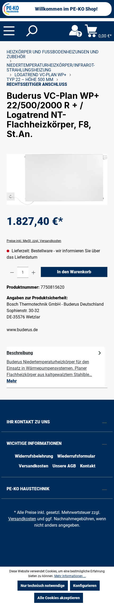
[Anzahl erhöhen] (33, 272)
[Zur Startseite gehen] (11, 9)
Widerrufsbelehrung (34, 456)
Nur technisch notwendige (43, 585)
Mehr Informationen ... (70, 576)
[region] (57, 179)
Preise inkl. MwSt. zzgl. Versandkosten (34, 241)
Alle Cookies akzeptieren (58, 598)
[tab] (56, 366)
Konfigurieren (85, 585)
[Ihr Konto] (75, 31)
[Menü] (9, 30)
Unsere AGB (64, 465)
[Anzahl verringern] (12, 272)
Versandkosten (33, 465)
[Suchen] (31, 31)
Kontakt (87, 465)
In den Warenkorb (74, 271)
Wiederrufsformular (76, 456)
